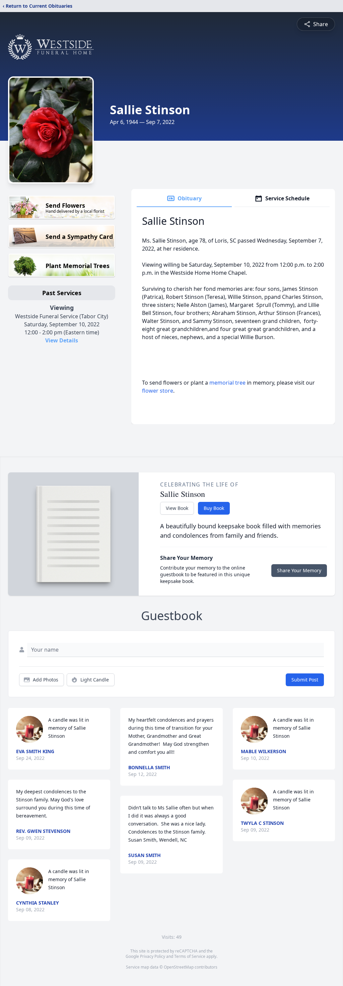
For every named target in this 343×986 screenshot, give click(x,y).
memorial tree (227, 382)
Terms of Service (189, 956)
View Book (177, 508)
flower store (157, 390)
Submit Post (304, 679)
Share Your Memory (299, 570)
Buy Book (214, 508)
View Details (61, 340)
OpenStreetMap (179, 967)
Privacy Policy (152, 956)
